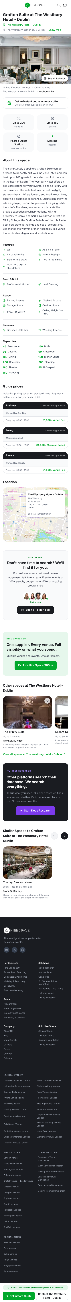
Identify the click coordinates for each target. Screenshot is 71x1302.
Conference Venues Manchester (47, 1159)
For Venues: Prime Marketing (47, 982)
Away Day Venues (12, 1103)
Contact (8, 1053)
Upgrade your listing (48, 1040)
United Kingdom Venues (16, 87)
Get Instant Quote (20, 1295)
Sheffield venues (12, 1227)
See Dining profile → (55, 430)
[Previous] (54, 836)
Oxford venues (11, 1221)
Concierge (43, 976)
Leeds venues (26, 1181)
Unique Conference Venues (17, 1086)
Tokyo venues (10, 1259)
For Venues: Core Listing (50, 988)
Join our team (45, 1031)
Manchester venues (13, 1163)
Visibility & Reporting (14, 981)
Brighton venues (11, 1198)
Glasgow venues (11, 1186)
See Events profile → (55, 455)
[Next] (64, 836)
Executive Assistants (14, 1013)
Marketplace (45, 972)
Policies (8, 1058)
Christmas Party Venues (48, 1086)
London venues (11, 1158)
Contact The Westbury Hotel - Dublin (52, 1295)
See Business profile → (54, 405)
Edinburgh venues (12, 1175)
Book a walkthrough (14, 990)
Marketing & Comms (14, 1017)
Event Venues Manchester (50, 1165)
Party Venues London (47, 1092)
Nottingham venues (13, 1215)
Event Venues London (14, 1116)
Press (6, 1049)
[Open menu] (6, 5)
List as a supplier (47, 997)
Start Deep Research (37, 810)
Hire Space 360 (12, 967)
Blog (6, 1035)
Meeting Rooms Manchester (51, 1171)
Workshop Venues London (49, 1137)
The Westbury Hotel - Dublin (23, 24)
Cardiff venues (11, 1204)
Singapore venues (12, 1265)
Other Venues (42, 87)
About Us (8, 1031)
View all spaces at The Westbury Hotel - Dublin (32, 754)
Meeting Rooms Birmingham (51, 1191)
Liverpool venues (12, 1192)
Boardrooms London (47, 1109)
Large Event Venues (46, 1131)
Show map (54, 29)
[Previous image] (7, 712)
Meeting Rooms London (48, 1103)
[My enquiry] (64, 5)
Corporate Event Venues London (48, 1116)
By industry (9, 985)
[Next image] (47, 712)
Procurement (10, 1004)
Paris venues (10, 1248)
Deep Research (46, 967)
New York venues (12, 1242)
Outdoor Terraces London (16, 1142)
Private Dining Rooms (14, 1098)
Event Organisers (12, 1008)
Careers (8, 1044)
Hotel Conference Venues (49, 1080)
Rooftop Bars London (47, 1098)
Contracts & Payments (15, 976)
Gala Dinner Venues (13, 1124)
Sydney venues (11, 1271)
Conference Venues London (17, 1080)
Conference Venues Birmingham (47, 1178)
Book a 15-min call (37, 609)
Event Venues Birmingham (50, 1185)
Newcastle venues (12, 1210)
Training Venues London (15, 1109)
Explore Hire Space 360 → (35, 665)
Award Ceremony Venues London (49, 1124)
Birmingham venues (13, 1169)
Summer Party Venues (14, 1092)
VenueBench (10, 1040)
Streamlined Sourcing (15, 972)
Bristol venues (10, 1181)
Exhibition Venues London (16, 1131)
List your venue (46, 993)
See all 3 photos (57, 78)
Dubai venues (10, 1254)
